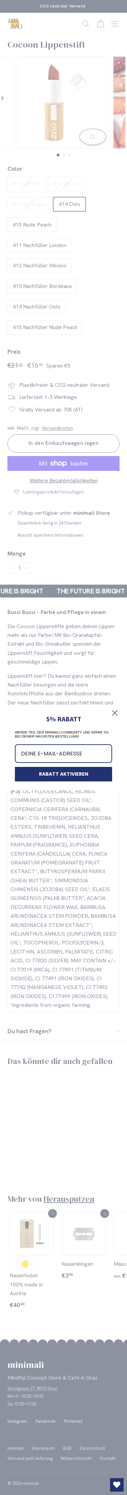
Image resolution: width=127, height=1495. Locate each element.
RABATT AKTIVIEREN (63, 774)
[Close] (115, 713)
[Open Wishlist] (117, 1485)
